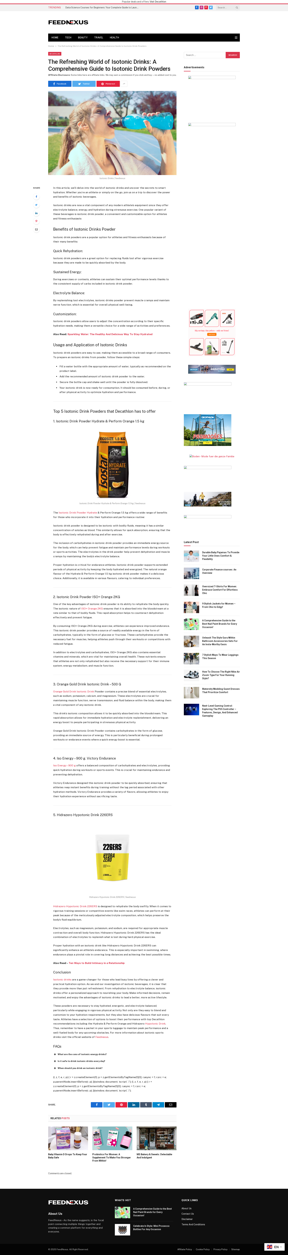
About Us (187, 1208)
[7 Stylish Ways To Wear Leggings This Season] (191, 658)
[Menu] (236, 37)
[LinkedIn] (36, 213)
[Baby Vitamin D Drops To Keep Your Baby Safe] (68, 1138)
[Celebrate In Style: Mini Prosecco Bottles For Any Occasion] (122, 1229)
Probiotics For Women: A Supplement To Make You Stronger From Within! (111, 1157)
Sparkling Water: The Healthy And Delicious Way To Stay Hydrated (110, 334)
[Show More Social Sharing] (124, 84)
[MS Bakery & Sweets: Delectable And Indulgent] (156, 1138)
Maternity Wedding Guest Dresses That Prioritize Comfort (221, 691)
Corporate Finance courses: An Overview (219, 571)
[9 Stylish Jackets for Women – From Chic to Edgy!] (191, 607)
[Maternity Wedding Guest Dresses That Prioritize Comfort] (191, 692)
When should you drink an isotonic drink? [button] (80, 1068)
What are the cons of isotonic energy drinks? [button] (82, 1054)
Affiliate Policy (184, 1249)
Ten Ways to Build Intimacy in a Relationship (97, 963)
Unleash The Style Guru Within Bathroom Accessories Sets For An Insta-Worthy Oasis (220, 641)
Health (114, 37)
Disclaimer (187, 1219)
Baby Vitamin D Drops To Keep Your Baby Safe (67, 1156)
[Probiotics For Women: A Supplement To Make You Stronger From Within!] (112, 1138)
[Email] (36, 229)
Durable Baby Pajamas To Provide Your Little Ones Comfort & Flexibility (220, 555)
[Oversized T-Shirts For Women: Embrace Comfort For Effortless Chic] (191, 590)
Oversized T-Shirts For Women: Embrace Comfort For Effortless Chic (220, 589)
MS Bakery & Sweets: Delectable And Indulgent (154, 1156)
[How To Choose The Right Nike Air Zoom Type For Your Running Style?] (191, 675)
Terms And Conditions (193, 1224)
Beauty (83, 37)
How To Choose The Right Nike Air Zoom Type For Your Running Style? (221, 675)
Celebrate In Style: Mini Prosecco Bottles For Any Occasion (151, 1228)
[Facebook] (36, 196)
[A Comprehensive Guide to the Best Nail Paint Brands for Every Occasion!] (191, 624)
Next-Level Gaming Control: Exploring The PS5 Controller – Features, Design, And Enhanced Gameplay (220, 710)
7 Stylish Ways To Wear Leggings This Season (220, 657)
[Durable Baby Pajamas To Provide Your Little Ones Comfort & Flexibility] (191, 556)
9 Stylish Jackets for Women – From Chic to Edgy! (219, 605)
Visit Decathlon (158, 1)
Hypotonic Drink (155, 1023)
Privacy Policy (221, 1249)
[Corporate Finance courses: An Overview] (191, 573)
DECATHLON (55, 54)
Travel (98, 37)
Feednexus (101, 1037)
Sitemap (235, 1249)
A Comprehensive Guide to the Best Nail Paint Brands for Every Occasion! (219, 624)
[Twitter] (36, 205)
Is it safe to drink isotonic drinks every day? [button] (81, 1061)
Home (55, 37)
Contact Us (188, 1213)
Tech (68, 37)
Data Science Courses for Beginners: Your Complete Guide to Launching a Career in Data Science (102, 7)
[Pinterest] (36, 221)
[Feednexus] (68, 22)
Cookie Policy (203, 1249)
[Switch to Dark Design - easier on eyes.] (232, 37)
